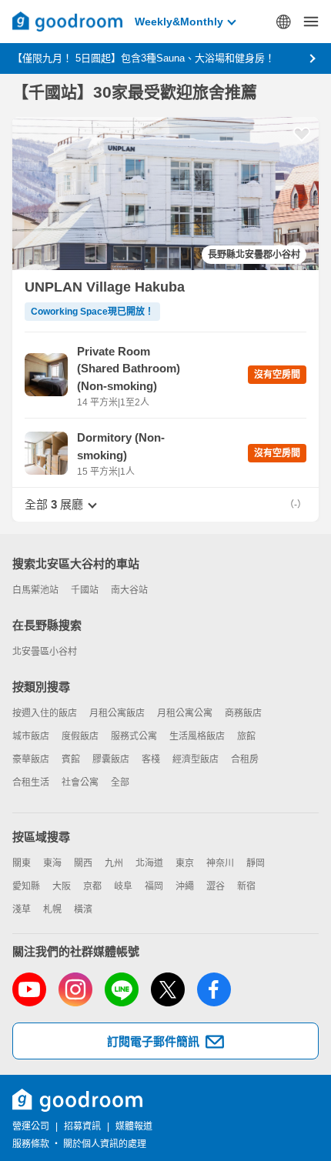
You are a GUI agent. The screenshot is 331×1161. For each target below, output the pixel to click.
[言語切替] (283, 21)
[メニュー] (311, 21)
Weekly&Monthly (179, 21)
